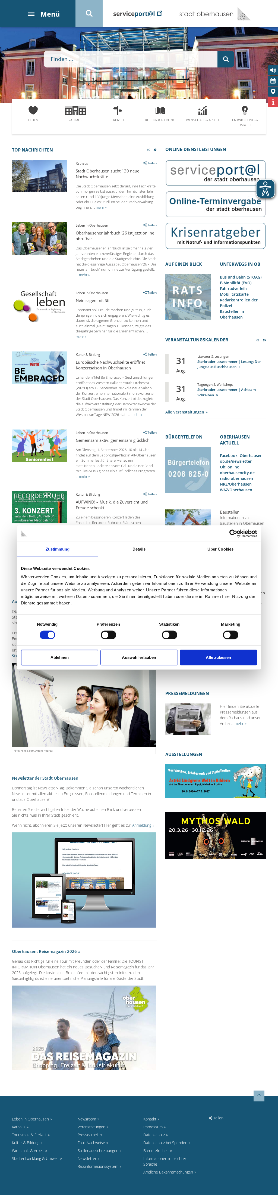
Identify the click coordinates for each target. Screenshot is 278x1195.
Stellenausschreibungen (98, 1150)
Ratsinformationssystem (98, 1166)
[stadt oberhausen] (242, 13)
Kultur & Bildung (160, 120)
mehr (239, 723)
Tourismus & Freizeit (29, 1134)
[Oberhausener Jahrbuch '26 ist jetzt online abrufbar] (39, 253)
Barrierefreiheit (156, 1150)
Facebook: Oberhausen (241, 455)
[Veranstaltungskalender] (273, 81)
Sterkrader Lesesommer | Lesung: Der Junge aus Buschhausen (229, 364)
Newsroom (87, 1119)
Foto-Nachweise (91, 1142)
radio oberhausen (236, 478)
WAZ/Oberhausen (236, 489)
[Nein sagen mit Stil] (39, 320)
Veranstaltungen (91, 1126)
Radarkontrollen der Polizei (239, 302)
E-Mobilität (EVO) (235, 282)
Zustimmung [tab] (58, 549)
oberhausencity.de (237, 472)
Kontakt (149, 1119)
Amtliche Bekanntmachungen (168, 1172)
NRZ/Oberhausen (236, 484)
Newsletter (87, 1158)
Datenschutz (154, 1134)
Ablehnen (59, 657)
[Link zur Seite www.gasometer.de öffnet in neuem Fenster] (215, 835)
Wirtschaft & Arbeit (202, 120)
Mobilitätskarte (234, 294)
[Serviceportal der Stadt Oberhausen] (137, 13)
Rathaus (75, 120)
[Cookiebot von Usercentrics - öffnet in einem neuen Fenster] (233, 533)
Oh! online (229, 467)
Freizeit (118, 120)
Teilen (217, 1117)
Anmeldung (141, 825)
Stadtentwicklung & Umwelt (35, 1158)
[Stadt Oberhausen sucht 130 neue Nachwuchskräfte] (39, 190)
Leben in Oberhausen (30, 1119)
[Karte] (273, 92)
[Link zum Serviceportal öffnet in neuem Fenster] (215, 172)
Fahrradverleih (233, 288)
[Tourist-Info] (273, 102)
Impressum (153, 1126)
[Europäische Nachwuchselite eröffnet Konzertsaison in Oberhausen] (39, 382)
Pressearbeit (88, 1134)
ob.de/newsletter (236, 461)
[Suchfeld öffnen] (89, 13)
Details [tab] (139, 549)
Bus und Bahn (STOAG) (240, 277)
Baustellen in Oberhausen (232, 314)
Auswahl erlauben (139, 657)
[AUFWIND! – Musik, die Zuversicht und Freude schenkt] (39, 521)
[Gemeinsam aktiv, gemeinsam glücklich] (39, 460)
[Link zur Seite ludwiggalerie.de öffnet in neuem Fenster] (215, 780)
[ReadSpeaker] (273, 70)
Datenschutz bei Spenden (165, 1142)
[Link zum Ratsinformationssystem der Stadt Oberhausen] (188, 296)
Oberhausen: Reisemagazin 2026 (44, 951)
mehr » (101, 207)
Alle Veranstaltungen (184, 412)
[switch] (108, 635)
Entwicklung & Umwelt (245, 122)
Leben (33, 120)
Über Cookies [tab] (220, 549)
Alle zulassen (218, 657)
